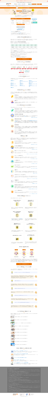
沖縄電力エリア (12, 87)
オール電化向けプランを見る (34, 163)
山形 (25, 81)
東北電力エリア (21, 80)
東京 (36, 81)
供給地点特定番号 (20, 218)
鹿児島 (29, 86)
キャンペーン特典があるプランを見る (33, 193)
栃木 (30, 81)
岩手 (21, 81)
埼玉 (33, 81)
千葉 (34, 81)
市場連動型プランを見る (34, 183)
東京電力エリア (30, 80)
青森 (20, 81)
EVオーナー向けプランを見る (34, 168)
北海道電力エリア (12, 80)
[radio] (17, 23)
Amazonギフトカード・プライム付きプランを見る (32, 178)
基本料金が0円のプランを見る (34, 144)
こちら (24, 16)
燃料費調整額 (31, 120)
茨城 (29, 81)
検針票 (25, 116)
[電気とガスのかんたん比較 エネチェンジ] (9, 4)
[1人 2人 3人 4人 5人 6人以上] (27, 23)
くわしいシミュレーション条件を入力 (20, 24)
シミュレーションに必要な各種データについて (16, 31)
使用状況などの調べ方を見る (34, 117)
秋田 (24, 81)
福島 (27, 81)
